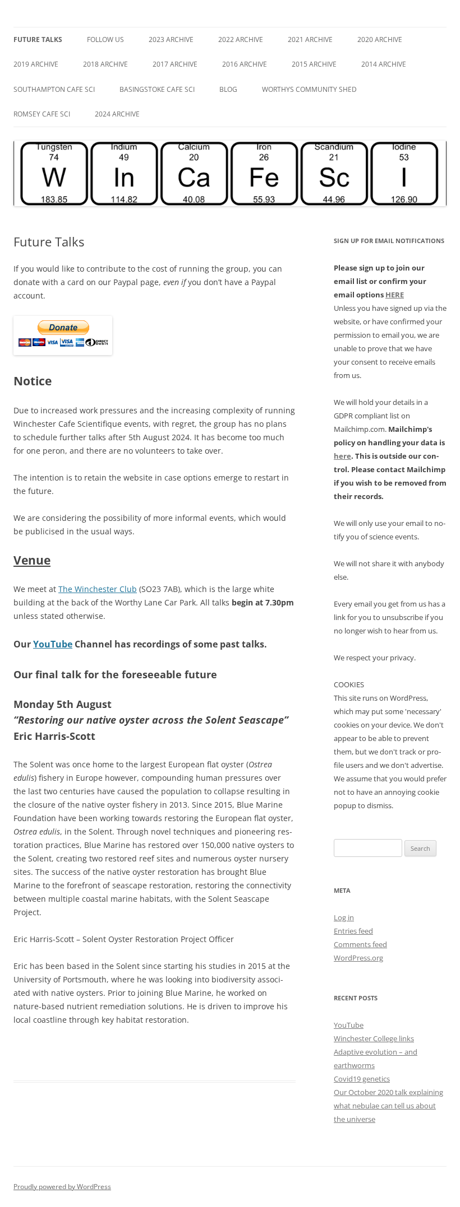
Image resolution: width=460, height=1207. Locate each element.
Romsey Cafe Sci (41, 114)
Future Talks (37, 39)
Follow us (105, 39)
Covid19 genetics (362, 1079)
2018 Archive (105, 64)
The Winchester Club (97, 589)
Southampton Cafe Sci (54, 89)
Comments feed (360, 944)
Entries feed (353, 931)
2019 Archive (35, 64)
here (342, 456)
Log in (344, 917)
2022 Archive (240, 39)
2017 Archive (175, 64)
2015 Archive (314, 64)
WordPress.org (358, 958)
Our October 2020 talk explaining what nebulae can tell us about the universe (388, 1105)
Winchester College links (374, 1038)
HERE (394, 295)
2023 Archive (171, 39)
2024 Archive (117, 114)
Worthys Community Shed (309, 89)
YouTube (52, 644)
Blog (228, 89)
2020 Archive (379, 39)
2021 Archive (310, 39)
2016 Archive (244, 64)
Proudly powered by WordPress (62, 1186)
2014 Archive (383, 64)
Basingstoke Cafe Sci (157, 89)
